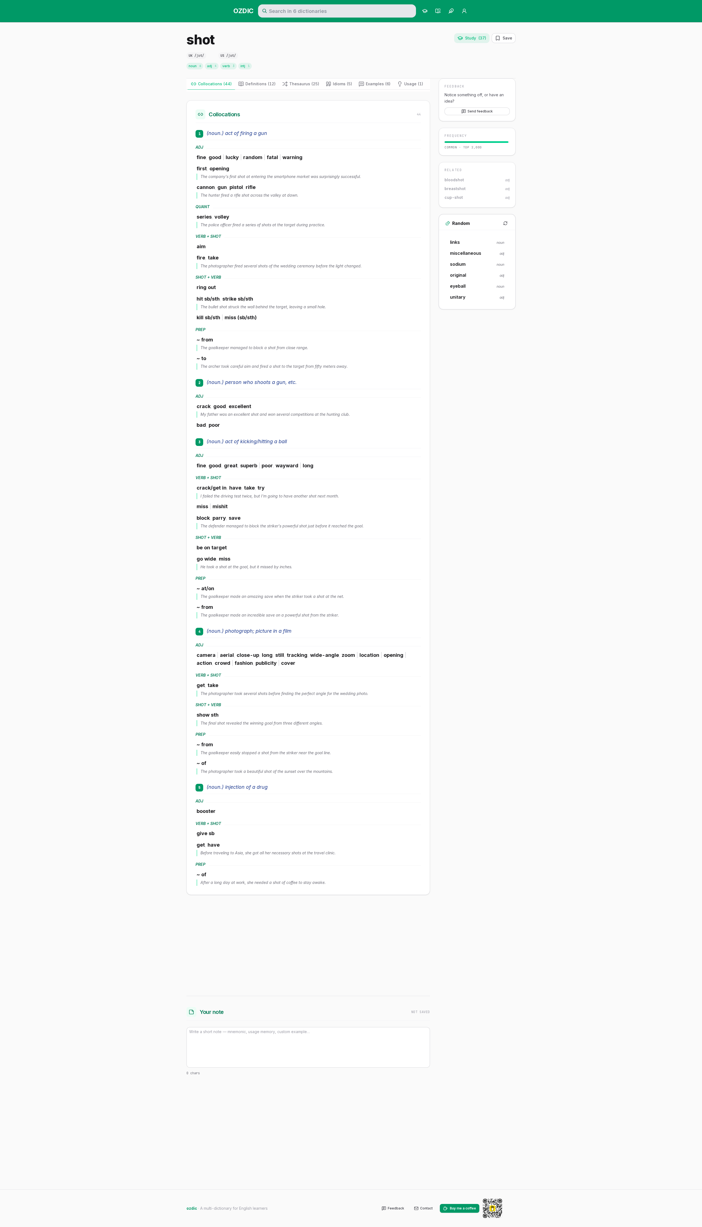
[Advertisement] (308, 944)
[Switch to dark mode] (511, 1208)
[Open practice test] (438, 11)
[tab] (211, 84)
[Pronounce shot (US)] (244, 56)
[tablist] (308, 84)
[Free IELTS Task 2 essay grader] (451, 11)
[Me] (464, 11)
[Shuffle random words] (505, 223)
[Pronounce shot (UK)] (212, 56)
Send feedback (480, 111)
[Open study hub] (424, 11)
